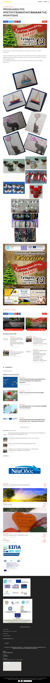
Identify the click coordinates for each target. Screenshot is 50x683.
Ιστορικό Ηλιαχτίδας (7, 504)
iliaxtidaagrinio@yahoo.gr (8, 652)
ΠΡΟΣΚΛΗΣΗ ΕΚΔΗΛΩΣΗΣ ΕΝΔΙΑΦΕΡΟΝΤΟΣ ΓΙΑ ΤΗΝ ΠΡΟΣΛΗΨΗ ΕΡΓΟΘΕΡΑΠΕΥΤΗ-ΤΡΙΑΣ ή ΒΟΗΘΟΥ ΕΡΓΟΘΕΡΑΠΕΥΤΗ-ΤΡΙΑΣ (17, 342)
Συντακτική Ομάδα (6, 635)
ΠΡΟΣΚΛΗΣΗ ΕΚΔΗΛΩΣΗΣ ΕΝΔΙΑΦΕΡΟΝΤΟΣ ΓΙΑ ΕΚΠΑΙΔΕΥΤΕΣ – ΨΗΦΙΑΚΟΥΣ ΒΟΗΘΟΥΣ (32, 420)
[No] (48, 679)
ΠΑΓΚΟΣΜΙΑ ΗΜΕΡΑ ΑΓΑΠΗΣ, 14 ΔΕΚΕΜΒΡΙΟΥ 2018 (15, 535)
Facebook (7, 643)
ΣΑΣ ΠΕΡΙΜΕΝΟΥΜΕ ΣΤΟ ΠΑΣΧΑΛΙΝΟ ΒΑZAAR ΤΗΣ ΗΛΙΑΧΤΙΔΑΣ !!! (32, 407)
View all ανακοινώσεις (24, 427)
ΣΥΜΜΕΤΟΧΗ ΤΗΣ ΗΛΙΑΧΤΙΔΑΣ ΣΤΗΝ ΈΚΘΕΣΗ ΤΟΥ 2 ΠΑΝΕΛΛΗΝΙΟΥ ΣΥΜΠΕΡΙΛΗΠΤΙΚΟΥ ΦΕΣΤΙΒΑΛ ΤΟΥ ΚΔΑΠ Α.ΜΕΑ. (40, 341)
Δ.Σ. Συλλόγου (6, 540)
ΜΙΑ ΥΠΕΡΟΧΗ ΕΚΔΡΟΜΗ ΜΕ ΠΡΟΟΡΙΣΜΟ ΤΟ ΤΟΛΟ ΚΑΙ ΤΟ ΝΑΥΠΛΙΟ (23, 438)
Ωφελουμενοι (5, 633)
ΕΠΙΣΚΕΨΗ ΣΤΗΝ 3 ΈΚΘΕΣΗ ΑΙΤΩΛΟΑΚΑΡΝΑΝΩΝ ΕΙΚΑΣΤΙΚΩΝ (17, 353)
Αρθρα (11, 350)
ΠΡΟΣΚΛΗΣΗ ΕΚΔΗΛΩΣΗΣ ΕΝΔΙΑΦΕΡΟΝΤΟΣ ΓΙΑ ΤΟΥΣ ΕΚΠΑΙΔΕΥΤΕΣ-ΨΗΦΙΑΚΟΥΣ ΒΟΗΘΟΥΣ (32, 380)
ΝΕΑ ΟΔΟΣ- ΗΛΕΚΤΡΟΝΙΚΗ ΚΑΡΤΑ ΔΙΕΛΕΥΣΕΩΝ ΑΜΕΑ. (16, 485)
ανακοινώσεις (5, 6)
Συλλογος (5, 503)
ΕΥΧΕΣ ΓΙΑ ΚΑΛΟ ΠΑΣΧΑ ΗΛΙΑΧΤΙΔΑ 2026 (31, 392)
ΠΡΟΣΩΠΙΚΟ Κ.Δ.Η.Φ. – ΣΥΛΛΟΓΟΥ (10, 631)
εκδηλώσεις (11, 6)
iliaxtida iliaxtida (8, 18)
